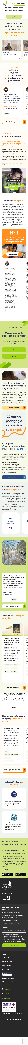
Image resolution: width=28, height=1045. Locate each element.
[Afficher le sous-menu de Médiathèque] (12, 10)
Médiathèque (8, 10)
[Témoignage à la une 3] (15, 599)
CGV (9, 1023)
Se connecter (20, 3)
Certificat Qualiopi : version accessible (12, 1013)
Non (14, 356)
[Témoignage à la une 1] (13, 599)
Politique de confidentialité (17, 1023)
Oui (14, 350)
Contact (4, 954)
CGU (6, 1023)
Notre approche (14, 13)
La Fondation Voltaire (8, 978)
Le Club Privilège (7, 962)
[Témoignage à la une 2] (14, 599)
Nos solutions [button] (8, 7)
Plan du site (5, 969)
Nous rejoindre (6, 965)
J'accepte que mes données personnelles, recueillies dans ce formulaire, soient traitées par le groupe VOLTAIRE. (15, 938)
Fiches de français (18, 10)
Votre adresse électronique (10, 920)
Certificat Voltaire (18, 7)
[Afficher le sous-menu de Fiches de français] (22, 10)
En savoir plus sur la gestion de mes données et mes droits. (14, 940)
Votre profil (5, 927)
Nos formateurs (7, 958)
